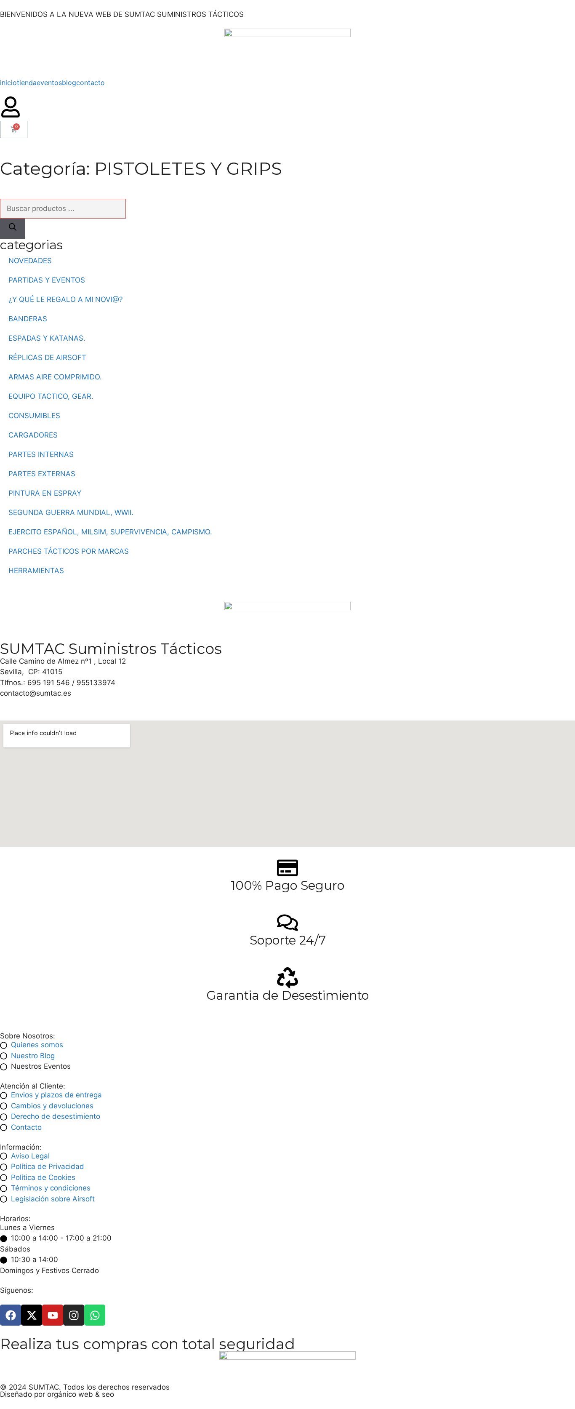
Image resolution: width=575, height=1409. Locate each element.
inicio (8, 82)
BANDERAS (27, 319)
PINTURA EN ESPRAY (44, 493)
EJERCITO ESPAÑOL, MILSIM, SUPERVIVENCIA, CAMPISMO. (110, 532)
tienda (27, 82)
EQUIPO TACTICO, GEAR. (50, 396)
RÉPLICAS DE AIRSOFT (47, 357)
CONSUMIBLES (34, 415)
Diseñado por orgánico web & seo (57, 1394)
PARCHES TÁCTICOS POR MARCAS (68, 551)
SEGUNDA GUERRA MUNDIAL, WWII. (70, 512)
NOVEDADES (30, 260)
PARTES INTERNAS (41, 454)
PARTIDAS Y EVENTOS (46, 280)
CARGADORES (33, 435)
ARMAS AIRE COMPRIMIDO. (55, 377)
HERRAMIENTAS (36, 570)
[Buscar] (12, 229)
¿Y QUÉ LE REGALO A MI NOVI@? (65, 299)
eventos (49, 82)
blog (69, 82)
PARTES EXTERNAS (41, 474)
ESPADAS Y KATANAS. (46, 338)
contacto (90, 82)
